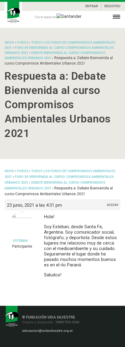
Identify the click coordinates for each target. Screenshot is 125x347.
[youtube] (58, 341)
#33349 (112, 205)
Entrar (91, 6)
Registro (112, 6)
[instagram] (32, 341)
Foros (22, 43)
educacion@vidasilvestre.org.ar (47, 331)
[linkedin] (41, 341)
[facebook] (22, 341)
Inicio (9, 43)
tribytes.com (66, 322)
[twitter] (50, 341)
